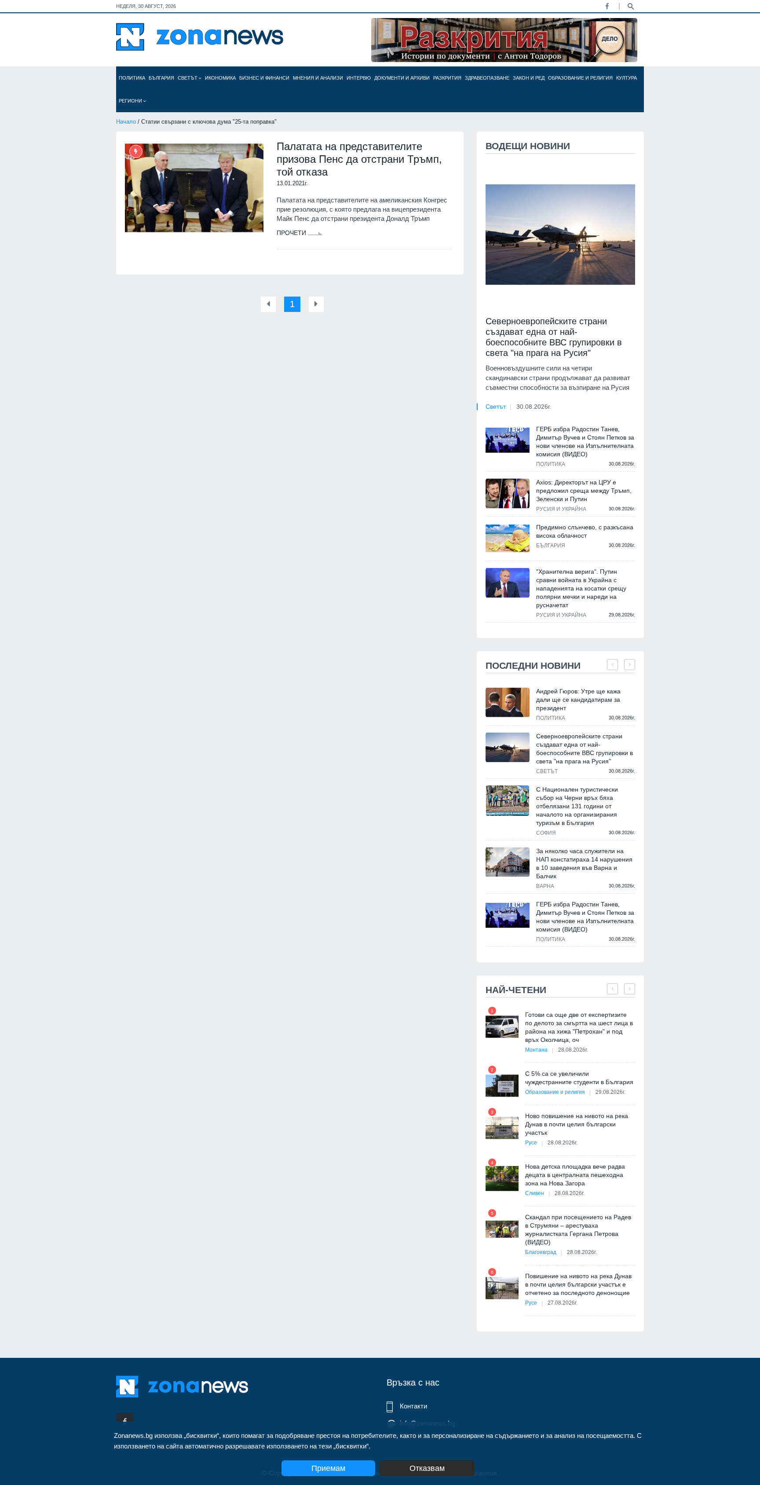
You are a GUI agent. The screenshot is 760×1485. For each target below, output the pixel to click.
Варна (545, 886)
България (161, 78)
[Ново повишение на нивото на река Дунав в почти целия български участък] (502, 1128)
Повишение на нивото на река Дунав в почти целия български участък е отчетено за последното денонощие (578, 1284)
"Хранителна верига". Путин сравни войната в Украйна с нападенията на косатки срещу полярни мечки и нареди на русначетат (581, 588)
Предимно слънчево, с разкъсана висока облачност (584, 531)
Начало (126, 121)
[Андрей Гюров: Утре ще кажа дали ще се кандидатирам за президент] (508, 702)
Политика (132, 78)
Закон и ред (528, 78)
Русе (531, 1143)
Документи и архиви (402, 78)
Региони (131, 100)
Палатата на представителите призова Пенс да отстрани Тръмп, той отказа (359, 159)
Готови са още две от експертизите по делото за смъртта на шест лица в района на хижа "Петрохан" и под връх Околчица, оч (579, 1027)
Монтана (536, 1050)
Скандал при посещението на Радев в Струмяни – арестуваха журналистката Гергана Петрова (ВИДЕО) (578, 1230)
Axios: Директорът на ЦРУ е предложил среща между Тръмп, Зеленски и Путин (584, 490)
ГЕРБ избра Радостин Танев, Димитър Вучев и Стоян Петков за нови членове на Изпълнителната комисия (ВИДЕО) (585, 441)
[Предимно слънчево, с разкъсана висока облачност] (508, 538)
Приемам (328, 1468)
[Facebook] (607, 6)
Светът (188, 78)
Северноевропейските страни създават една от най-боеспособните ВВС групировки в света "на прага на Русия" (554, 337)
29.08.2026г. (610, 1092)
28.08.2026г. (573, 1050)
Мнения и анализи (318, 78)
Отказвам (427, 1468)
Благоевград (540, 1252)
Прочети (292, 232)
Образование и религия (580, 78)
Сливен (534, 1193)
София (546, 833)
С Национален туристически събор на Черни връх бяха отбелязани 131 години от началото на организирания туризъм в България (577, 806)
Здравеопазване (487, 78)
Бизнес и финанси (264, 78)
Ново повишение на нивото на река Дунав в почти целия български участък (576, 1124)
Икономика (220, 78)
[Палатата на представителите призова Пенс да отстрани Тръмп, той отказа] (194, 187)
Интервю (359, 78)
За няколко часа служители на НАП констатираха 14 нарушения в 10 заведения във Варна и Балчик (584, 863)
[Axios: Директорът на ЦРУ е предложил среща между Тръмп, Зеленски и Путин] (508, 493)
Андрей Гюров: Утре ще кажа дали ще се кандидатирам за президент (578, 699)
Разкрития (447, 78)
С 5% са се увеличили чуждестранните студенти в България (579, 1077)
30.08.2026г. (533, 406)
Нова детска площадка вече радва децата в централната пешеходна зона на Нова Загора (575, 1175)
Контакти (413, 1406)
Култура (626, 78)
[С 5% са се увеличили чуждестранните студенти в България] (502, 1086)
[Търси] (630, 6)
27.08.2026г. (562, 1303)
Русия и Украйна (561, 509)
